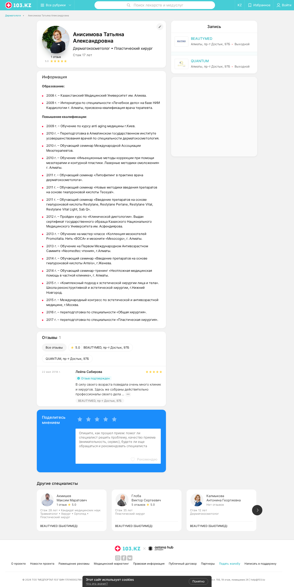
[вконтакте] (129, 558)
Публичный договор (183, 563)
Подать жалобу (229, 563)
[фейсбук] (123, 558)
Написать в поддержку (260, 563)
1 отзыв (56, 57)
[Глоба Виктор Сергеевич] (149, 510)
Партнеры (208, 563)
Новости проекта (42, 563)
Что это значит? (97, 583)
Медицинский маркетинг (111, 563)
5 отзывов (138, 504)
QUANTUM (200, 61)
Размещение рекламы (74, 563)
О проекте (18, 563)
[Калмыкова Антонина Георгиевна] (224, 510)
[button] (143, 459)
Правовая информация (148, 563)
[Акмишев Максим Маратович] (74, 510)
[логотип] (18, 5)
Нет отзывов (215, 504)
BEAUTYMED (201, 38)
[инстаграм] (117, 558)
